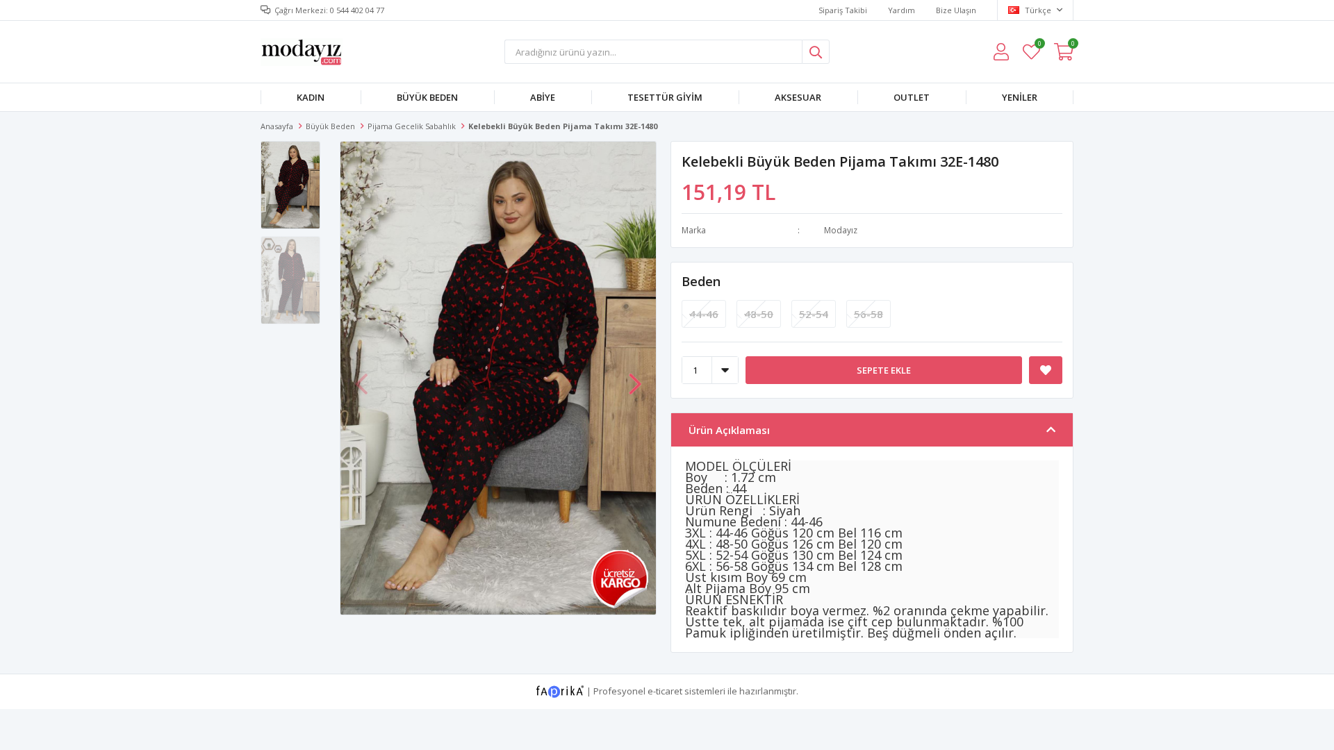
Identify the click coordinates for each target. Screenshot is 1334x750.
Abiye (542, 97)
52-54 (813, 314)
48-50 (758, 314)
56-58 (868, 314)
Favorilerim (1039, 45)
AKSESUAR (798, 97)
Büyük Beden (427, 97)
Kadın (310, 97)
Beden (701, 281)
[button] (635, 377)
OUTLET (912, 97)
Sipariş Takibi (842, 10)
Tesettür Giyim (664, 97)
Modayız (840, 230)
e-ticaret (665, 690)
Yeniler (1019, 97)
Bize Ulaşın (956, 10)
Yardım (901, 10)
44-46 (703, 314)
